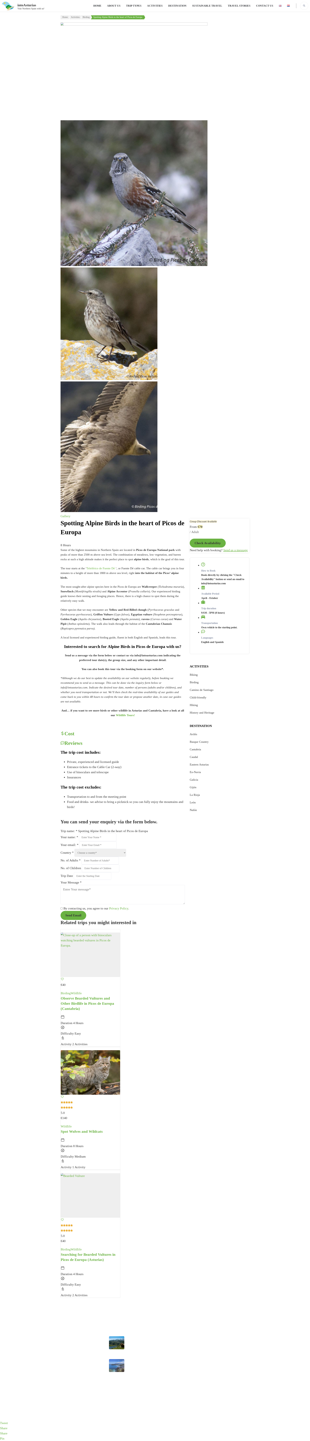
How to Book (208, 570)
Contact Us (264, 5)
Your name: (69, 837)
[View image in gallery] (134, 24)
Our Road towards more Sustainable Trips (139, 1344)
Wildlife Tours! (125, 715)
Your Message (71, 882)
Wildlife (76, 993)
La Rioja (195, 794)
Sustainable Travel (207, 5)
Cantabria (195, 749)
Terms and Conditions (73, 1386)
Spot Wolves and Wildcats (82, 1131)
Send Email (73, 915)
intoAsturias (26, 5)
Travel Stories (239, 5)
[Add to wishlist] (62, 979)
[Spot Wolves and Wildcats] (90, 1072)
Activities (155, 5)
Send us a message (235, 550)
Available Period (210, 593)
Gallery (65, 516)
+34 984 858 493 (224, 1339)
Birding (194, 682)
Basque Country (199, 741)
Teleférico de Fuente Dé (101, 568)
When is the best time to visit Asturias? (138, 1367)
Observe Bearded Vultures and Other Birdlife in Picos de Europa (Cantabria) (87, 1003)
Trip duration (208, 608)
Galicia (194, 779)
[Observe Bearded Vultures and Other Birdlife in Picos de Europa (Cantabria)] (90, 955)
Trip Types (133, 5)
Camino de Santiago (201, 689)
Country (67, 852)
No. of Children (71, 868)
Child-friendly (198, 697)
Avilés (193, 734)
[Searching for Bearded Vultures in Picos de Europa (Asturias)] (90, 1195)
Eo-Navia (195, 772)
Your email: (69, 845)
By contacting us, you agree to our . (96, 908)
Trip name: (69, 831)
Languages (207, 637)
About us (113, 5)
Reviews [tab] (73, 743)
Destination (177, 5)
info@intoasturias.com (227, 1347)
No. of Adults (71, 860)
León (193, 802)
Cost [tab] (69, 733)
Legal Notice (68, 1352)
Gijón (193, 787)
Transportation (209, 623)
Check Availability (208, 543)
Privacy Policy (118, 908)
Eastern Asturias (199, 764)
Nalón (193, 810)
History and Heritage (202, 712)
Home (97, 5)
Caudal (194, 757)
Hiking (194, 705)
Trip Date (67, 876)
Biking (194, 674)
